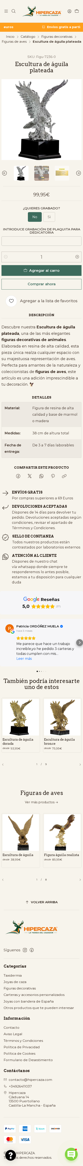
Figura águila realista (61, 855)
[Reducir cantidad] (6, 257)
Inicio (10, 36)
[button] (3, 642)
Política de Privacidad (22, 1047)
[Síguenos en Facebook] (31, 950)
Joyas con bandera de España (29, 1001)
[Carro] (76, 11)
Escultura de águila (18, 855)
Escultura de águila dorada (18, 741)
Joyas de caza (15, 982)
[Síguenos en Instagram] (25, 950)
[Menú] (6, 11)
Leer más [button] (24, 659)
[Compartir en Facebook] (18, 476)
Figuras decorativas (56, 36)
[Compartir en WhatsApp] (41, 476)
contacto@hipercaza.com (30, 1080)
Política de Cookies (19, 1053)
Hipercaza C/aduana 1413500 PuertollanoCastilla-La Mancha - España (32, 1099)
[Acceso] (69, 11)
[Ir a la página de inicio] (41, 11)
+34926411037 (20, 1086)
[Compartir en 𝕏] (30, 476)
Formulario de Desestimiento (28, 1060)
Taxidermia (13, 975)
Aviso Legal (13, 1034)
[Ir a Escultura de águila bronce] (62, 717)
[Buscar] (13, 11)
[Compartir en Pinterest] (53, 476)
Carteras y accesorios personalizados (34, 995)
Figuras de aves (14, 41)
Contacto (11, 1028)
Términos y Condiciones (23, 1041)
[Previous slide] (4, 173)
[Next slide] (78, 173)
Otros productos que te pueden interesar (39, 1008)
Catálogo (28, 36)
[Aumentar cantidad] (77, 257)
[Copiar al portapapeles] (64, 476)
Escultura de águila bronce (59, 741)
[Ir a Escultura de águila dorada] (21, 717)
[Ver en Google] (9, 628)
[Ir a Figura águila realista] (62, 832)
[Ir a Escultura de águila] (21, 832)
